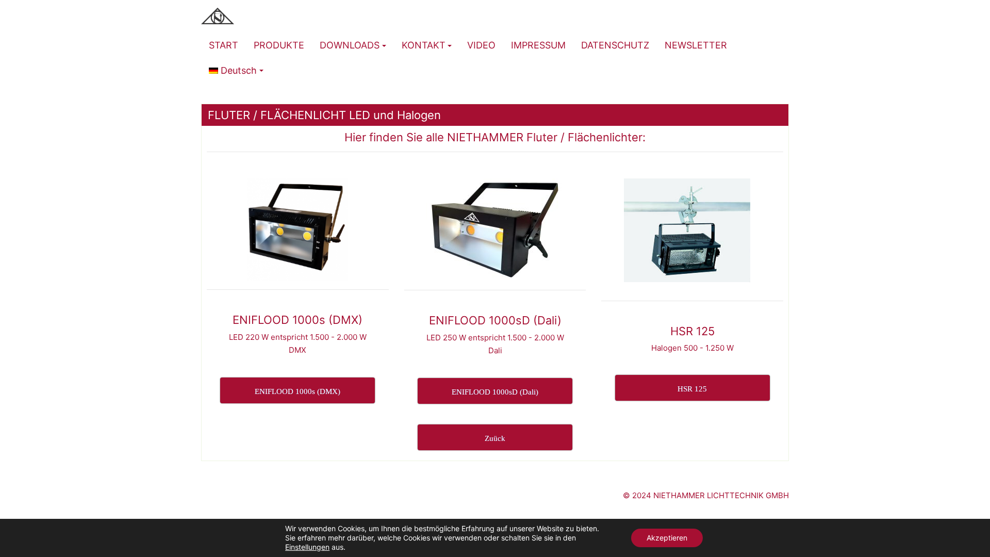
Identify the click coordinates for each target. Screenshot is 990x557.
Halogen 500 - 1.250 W (692, 348)
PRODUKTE (279, 45)
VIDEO (481, 45)
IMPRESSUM (538, 45)
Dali (495, 350)
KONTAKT (424, 45)
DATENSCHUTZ (615, 45)
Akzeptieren (667, 537)
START (223, 45)
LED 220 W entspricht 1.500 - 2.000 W (298, 337)
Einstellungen (307, 547)
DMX (297, 350)
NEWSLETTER (696, 45)
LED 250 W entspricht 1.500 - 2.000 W (495, 337)
